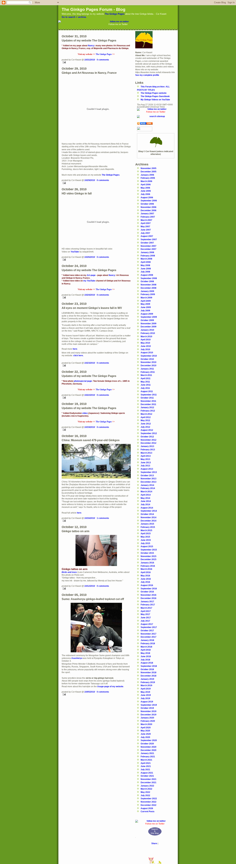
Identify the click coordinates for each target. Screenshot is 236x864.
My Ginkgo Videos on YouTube (155, 99)
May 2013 (145, 459)
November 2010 (148, 362)
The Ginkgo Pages (114, 14)
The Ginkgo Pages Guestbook (155, 96)
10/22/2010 (89, 395)
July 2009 (145, 310)
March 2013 (146, 453)
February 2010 (148, 333)
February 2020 (148, 721)
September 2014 (149, 511)
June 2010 (146, 346)
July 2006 (145, 194)
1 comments (103, 518)
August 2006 (147, 197)
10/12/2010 (89, 586)
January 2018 (147, 640)
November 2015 (148, 556)
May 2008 (145, 265)
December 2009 (148, 326)
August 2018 (147, 663)
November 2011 (148, 401)
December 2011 (148, 404)
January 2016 (147, 562)
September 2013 (149, 472)
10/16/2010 (89, 518)
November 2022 (148, 802)
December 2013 (148, 482)
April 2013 (146, 456)
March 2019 (146, 685)
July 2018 (145, 660)
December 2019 (148, 714)
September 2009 (149, 317)
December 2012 (148, 443)
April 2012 (146, 417)
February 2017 (148, 604)
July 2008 (145, 272)
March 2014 (146, 491)
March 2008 (146, 259)
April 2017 (146, 611)
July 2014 (145, 504)
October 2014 (147, 514)
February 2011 (148, 372)
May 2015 (145, 537)
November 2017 (148, 634)
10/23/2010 (89, 363)
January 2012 (147, 407)
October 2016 (147, 592)
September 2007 (149, 239)
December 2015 (148, 559)
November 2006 (148, 207)
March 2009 (146, 297)
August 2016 (147, 585)
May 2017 (145, 614)
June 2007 (146, 230)
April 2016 (146, 572)
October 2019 (147, 708)
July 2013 (145, 465)
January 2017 (147, 601)
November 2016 (148, 595)
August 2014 (147, 508)
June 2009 (146, 307)
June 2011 (146, 385)
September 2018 (149, 666)
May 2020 (145, 730)
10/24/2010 (89, 295)
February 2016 (148, 566)
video (85, 413)
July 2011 (145, 388)
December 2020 (148, 750)
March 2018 (146, 647)
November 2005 (148, 168)
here (75, 349)
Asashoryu (76, 658)
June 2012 (146, 424)
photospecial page (83, 381)
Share (154, 843)
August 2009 (147, 314)
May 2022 (145, 792)
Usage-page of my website (110, 686)
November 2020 (148, 747)
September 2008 (149, 278)
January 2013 (147, 446)
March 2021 (146, 760)
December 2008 (148, 288)
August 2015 (147, 546)
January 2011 (147, 369)
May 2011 (145, 382)
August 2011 (147, 391)
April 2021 (146, 763)
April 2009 (146, 301)
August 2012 (147, 430)
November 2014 (148, 517)
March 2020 (146, 724)
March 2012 (146, 414)
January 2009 (147, 291)
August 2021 (147, 773)
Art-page (91, 275)
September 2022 (149, 798)
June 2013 (146, 462)
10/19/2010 (89, 427)
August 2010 (147, 352)
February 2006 (148, 178)
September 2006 (149, 200)
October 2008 (147, 281)
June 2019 (146, 695)
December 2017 (148, 637)
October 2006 (147, 204)
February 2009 (148, 294)
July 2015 (145, 543)
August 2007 (147, 236)
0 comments (103, 60)
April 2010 (146, 339)
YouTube (75, 252)
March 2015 (146, 530)
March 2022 (146, 789)
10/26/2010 (89, 257)
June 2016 (146, 579)
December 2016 (148, 598)
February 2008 (148, 256)
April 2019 (146, 689)
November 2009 (148, 323)
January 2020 (147, 718)
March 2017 (146, 608)
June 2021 (146, 766)
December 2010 (148, 365)
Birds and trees (69, 572)
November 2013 (148, 478)
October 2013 (147, 475)
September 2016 (149, 588)
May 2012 (145, 420)
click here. (78, 355)
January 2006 (147, 175)
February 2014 (148, 488)
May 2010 (145, 343)
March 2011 (146, 375)
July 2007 (145, 233)
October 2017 (147, 630)
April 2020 (146, 727)
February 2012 (148, 411)
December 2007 (148, 249)
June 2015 (146, 540)
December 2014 (148, 521)
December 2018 (148, 676)
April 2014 (146, 495)
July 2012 (145, 427)
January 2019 (147, 679)
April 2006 (146, 184)
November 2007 (148, 246)
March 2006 (146, 181)
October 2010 (147, 359)
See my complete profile (147, 75)
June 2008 (146, 268)
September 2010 (149, 356)
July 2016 (145, 582)
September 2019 (149, 705)
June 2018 (146, 656)
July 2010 (145, 349)
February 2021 (148, 756)
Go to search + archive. (74, 17)
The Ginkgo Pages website (154, 93)
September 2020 (149, 740)
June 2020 (146, 734)
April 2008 (146, 262)
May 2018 (145, 653)
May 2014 (145, 498)
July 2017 (145, 621)
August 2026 (147, 808)
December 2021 (148, 782)
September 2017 (149, 627)
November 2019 (148, 711)
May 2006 (145, 188)
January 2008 (147, 252)
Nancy (91, 45)
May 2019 (145, 692)
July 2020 (145, 737)
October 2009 (147, 320)
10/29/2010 (89, 180)
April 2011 (145, 378)
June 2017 (146, 617)
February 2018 (148, 643)
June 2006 (146, 191)
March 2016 (146, 569)
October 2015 (147, 553)
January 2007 (147, 213)
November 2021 (148, 779)
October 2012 (147, 436)
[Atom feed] (155, 123)
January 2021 (147, 753)
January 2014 (147, 485)
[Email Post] (96, 62)
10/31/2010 (89, 60)
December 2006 (148, 210)
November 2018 (148, 672)
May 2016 (145, 575)
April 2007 (146, 223)
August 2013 (147, 469)
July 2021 (145, 769)
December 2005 (148, 171)
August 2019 (147, 701)
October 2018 (147, 669)
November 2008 (148, 285)
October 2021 (147, 776)
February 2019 (148, 682)
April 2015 (146, 533)
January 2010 (147, 330)
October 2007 (147, 243)
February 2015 (148, 527)
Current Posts (147, 811)
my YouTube (89, 281)
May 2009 (145, 304)
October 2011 (147, 398)
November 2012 (148, 440)
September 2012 (149, 433)
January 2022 (147, 786)
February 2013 (148, 449)
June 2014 (146, 501)
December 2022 (148, 805)
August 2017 (147, 624)
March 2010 (146, 336)
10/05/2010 (89, 692)
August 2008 (147, 275)
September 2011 (149, 394)
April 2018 (146, 650)
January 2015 (147, 524)
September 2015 (149, 550)
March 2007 (146, 220)
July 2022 (145, 795)
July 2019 (145, 698)
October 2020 (147, 743)
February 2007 (148, 217)
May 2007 (145, 226)
